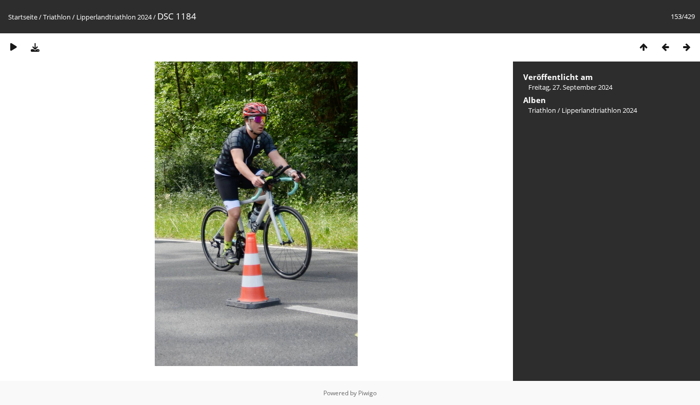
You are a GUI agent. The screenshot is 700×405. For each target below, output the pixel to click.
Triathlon (57, 17)
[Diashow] (13, 47)
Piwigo (367, 393)
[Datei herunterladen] (35, 47)
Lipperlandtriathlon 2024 (114, 17)
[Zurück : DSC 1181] (665, 47)
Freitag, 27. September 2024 (570, 87)
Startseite (22, 17)
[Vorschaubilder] (643, 47)
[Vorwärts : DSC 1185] (686, 47)
